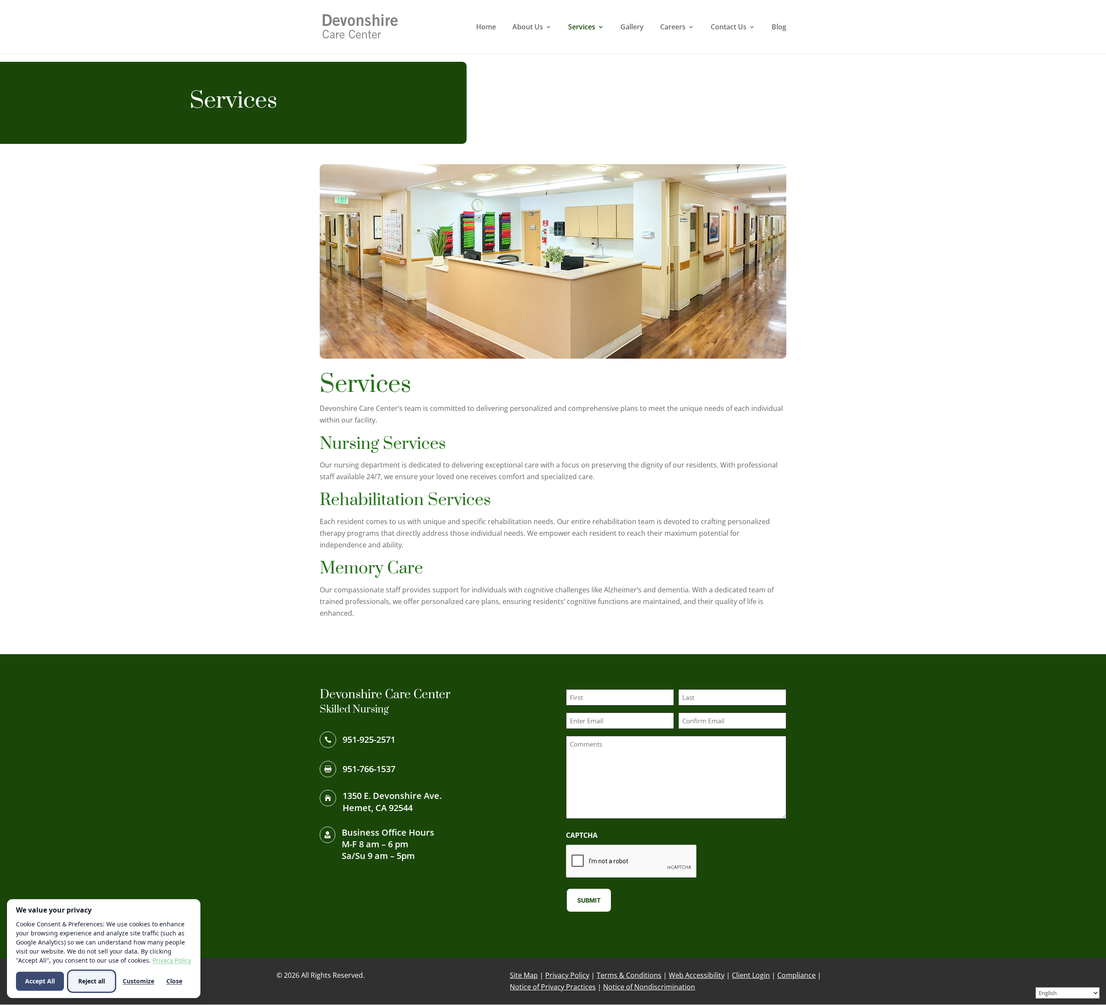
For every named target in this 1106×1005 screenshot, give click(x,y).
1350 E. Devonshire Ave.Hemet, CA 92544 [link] (392, 801)
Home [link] (486, 28)
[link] (360, 26)
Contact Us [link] (729, 28)
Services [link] (581, 28)
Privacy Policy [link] (567, 975)
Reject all (91, 981)
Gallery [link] (632, 28)
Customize (138, 981)
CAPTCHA (581, 835)
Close (174, 981)
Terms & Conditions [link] (629, 975)
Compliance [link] (796, 975)
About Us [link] (527, 28)
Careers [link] (673, 28)
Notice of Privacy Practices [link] (553, 987)
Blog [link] (779, 28)
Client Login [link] (751, 975)
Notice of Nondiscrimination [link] (649, 987)
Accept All (40, 981)
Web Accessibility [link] (697, 975)
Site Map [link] (524, 975)
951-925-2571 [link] (369, 739)
